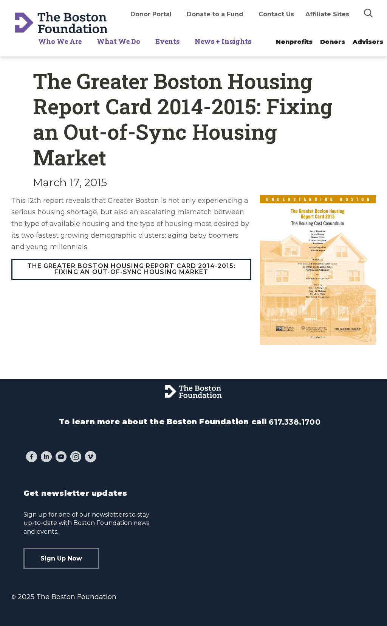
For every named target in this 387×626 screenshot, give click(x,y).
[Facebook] (31, 457)
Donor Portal (151, 14)
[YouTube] (61, 457)
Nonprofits (294, 41)
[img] (368, 13)
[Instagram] (75, 457)
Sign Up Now (61, 558)
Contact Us (276, 14)
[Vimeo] (90, 457)
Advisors (368, 41)
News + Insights (223, 41)
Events (167, 41)
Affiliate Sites (327, 14)
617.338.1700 (294, 422)
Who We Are (60, 41)
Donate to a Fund (215, 14)
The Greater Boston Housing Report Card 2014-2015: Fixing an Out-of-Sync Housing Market (131, 269)
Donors (332, 41)
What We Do (118, 41)
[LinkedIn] (46, 457)
